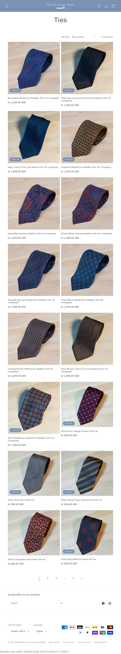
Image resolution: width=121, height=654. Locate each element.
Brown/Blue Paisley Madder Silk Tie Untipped (86, 233)
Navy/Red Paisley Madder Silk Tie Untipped (32, 233)
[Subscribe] (61, 603)
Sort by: (65, 36)
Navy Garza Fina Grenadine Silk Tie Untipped (33, 167)
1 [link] (39, 578)
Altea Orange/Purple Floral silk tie (27, 559)
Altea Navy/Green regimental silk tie (81, 500)
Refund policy (54, 642)
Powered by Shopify (38, 642)
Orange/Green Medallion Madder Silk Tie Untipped (30, 370)
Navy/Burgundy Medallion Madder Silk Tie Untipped (31, 301)
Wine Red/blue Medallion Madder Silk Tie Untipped (31, 439)
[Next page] (81, 578)
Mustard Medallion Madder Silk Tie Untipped (86, 167)
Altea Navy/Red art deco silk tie (78, 559)
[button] (6, 6)
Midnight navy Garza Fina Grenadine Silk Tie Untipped (86, 99)
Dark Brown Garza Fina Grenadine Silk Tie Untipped (84, 370)
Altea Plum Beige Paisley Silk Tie (79, 431)
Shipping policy (100, 642)
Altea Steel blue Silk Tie (21, 500)
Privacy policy (69, 642)
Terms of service (84, 642)
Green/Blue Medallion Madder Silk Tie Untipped (82, 301)
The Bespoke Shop (22, 642)
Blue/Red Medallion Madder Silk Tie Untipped (33, 98)
